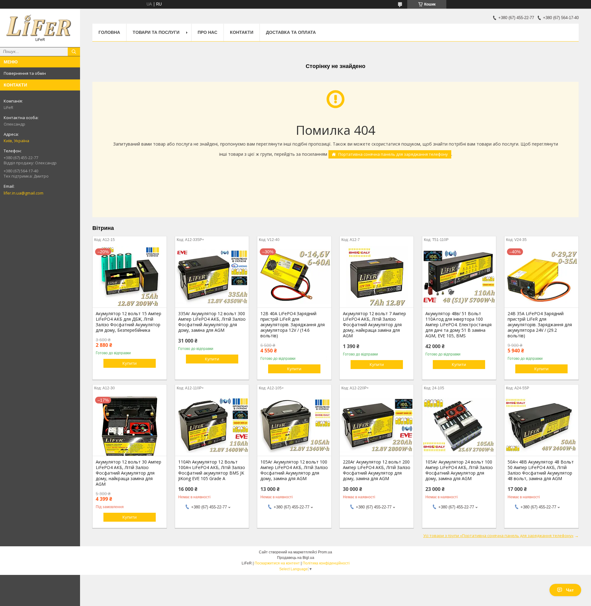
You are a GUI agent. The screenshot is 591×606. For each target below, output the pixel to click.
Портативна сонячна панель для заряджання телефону (393, 154)
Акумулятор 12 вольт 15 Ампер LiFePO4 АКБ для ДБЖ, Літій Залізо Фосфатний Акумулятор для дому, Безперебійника (128, 322)
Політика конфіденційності (326, 563)
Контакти (241, 32)
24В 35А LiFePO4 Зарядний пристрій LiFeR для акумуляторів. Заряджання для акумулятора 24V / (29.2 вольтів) (540, 325)
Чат (570, 590)
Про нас (207, 32)
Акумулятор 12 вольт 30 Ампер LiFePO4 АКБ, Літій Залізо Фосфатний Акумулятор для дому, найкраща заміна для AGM (128, 473)
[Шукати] (74, 51)
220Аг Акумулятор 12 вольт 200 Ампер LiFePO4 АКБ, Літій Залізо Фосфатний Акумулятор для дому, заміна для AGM (376, 470)
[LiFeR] (40, 25)
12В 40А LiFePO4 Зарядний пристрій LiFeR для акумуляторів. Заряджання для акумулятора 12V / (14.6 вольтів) (292, 325)
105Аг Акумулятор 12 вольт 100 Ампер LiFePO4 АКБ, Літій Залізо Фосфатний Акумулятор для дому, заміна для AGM (294, 470)
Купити (130, 363)
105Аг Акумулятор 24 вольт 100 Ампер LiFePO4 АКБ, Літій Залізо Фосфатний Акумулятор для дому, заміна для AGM (459, 470)
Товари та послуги (156, 32)
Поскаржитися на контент (277, 563)
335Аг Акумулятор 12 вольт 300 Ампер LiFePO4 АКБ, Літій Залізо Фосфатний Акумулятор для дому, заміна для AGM (212, 322)
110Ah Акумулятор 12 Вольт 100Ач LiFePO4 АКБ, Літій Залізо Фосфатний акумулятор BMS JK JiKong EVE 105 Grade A (211, 470)
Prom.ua (325, 552)
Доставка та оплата (291, 32)
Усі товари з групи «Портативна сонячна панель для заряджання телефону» (498, 535)
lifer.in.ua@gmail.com (23, 193)
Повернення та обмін (25, 73)
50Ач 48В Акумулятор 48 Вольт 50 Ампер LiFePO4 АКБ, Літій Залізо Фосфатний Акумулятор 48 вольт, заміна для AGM (541, 470)
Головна (109, 32)
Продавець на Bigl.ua (295, 558)
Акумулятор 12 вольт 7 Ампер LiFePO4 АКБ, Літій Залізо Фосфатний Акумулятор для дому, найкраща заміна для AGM (374, 325)
